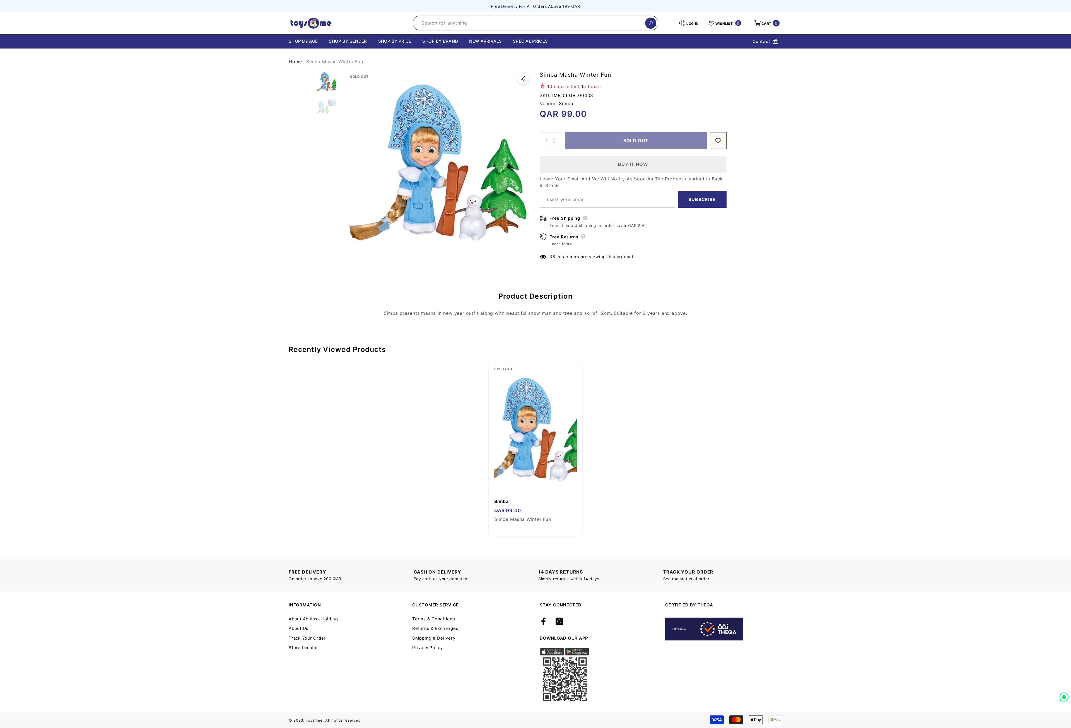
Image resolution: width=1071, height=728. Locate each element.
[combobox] (529, 23)
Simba (566, 103)
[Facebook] (543, 621)
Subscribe (702, 199)
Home (295, 61)
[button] (766, 23)
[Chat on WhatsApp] (1064, 695)
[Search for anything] (535, 23)
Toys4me (314, 720)
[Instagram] (559, 621)
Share (523, 78)
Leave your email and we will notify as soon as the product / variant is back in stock (631, 182)
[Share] (523, 78)
